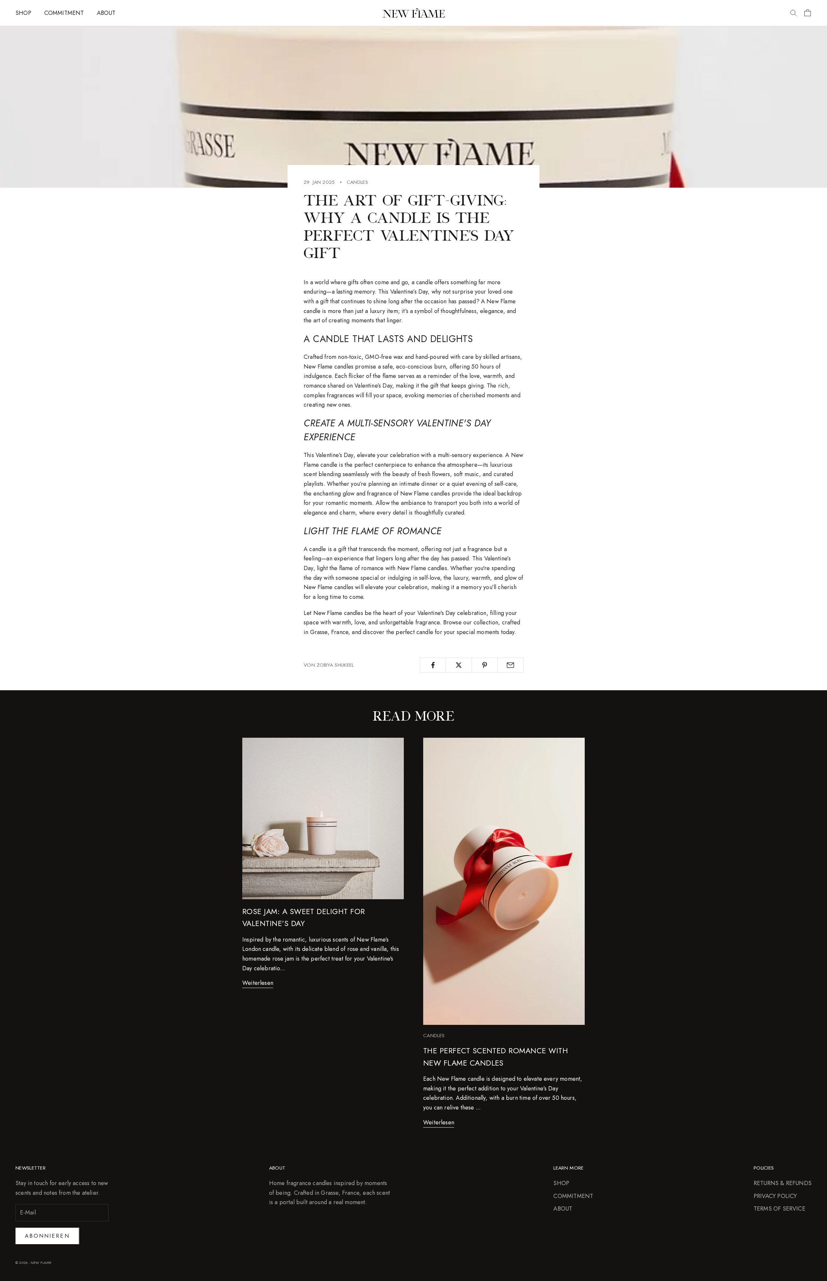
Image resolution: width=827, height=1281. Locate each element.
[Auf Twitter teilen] (458, 665)
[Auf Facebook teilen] (432, 665)
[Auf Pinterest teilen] (484, 665)
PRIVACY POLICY (775, 1196)
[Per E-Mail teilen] (510, 665)
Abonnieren (47, 1236)
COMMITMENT (64, 13)
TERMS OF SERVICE (779, 1208)
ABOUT (106, 13)
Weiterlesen (257, 983)
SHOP (23, 13)
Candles (357, 182)
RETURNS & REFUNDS (782, 1183)
